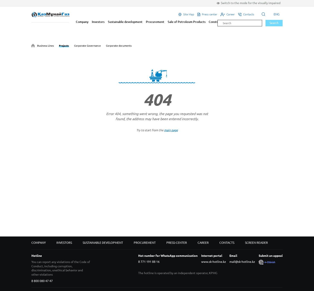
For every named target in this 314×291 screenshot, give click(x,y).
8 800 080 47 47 (42, 281)
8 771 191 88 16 (149, 261)
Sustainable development (125, 22)
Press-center (176, 242)
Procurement (155, 22)
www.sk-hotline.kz (213, 261)
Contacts (226, 242)
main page (171, 130)
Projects (64, 45)
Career (203, 242)
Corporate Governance (87, 45)
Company (82, 22)
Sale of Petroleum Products (186, 22)
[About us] (33, 46)
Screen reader (256, 242)
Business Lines (45, 45)
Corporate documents (119, 45)
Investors (98, 22)
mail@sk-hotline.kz (242, 261)
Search (274, 23)
